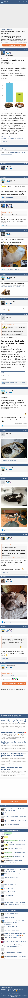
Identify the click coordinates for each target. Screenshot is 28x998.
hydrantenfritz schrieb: (7, 324)
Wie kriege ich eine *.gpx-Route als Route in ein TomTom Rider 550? (15, 809)
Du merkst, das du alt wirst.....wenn (13, 949)
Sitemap (9, 989)
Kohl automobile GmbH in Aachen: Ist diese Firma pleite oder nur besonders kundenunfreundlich (14, 904)
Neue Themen (5, 867)
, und (11, 269)
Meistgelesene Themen (8, 911)
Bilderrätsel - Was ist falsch (11, 926)
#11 (26, 465)
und (9, 197)
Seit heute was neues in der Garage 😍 (13, 733)
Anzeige (4, 149)
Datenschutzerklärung (6, 991)
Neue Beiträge (5, 806)
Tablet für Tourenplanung (11, 877)
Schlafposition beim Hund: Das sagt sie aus (12, 286)
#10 (26, 430)
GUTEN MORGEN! (9, 917)
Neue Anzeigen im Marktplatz (10, 830)
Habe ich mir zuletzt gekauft (11, 930)
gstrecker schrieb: (6, 673)
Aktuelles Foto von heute (11, 913)
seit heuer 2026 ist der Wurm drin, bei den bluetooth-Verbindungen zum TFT (13, 721)
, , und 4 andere (11, 530)
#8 (26, 314)
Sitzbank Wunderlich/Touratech (15, 844)
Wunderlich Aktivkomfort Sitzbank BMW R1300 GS (15, 853)
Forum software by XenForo (12, 993)
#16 (26, 662)
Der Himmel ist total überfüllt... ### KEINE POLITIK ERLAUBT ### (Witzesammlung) (14, 922)
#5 (26, 230)
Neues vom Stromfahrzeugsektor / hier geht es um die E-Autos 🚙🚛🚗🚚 (14, 934)
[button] (1, 2)
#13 (26, 534)
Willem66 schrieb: (6, 212)
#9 (26, 388)
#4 (26, 201)
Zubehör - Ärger (8, 895)
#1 (26, 49)
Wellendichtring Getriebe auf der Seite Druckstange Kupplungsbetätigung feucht (13, 755)
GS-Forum (4, 987)
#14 (26, 576)
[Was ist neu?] (23, 1)
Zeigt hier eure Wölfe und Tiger (12, 937)
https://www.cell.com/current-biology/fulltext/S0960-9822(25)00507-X (12, 137)
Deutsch (11, 987)
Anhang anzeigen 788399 (8, 675)
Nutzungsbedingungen (17, 989)
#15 (26, 626)
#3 (26, 177)
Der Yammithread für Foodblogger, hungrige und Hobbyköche (13, 945)
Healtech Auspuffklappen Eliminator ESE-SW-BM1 (13, 861)
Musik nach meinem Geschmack (13, 952)
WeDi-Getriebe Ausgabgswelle (12, 873)
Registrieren (14, 801)
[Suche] (26, 1)
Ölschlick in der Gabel (10, 884)
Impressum (3, 989)
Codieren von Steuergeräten (11, 824)
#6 (26, 274)
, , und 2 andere (12, 622)
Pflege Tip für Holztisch (10, 892)
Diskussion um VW (9, 813)
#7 (26, 299)
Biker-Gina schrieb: (6, 637)
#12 (26, 478)
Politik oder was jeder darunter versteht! (15, 816)
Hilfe (14, 991)
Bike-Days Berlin (8, 888)
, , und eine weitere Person (13, 383)
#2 (26, 163)
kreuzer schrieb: (6, 545)
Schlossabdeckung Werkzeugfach (13, 881)
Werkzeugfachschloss (12, 837)
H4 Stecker (7, 899)
